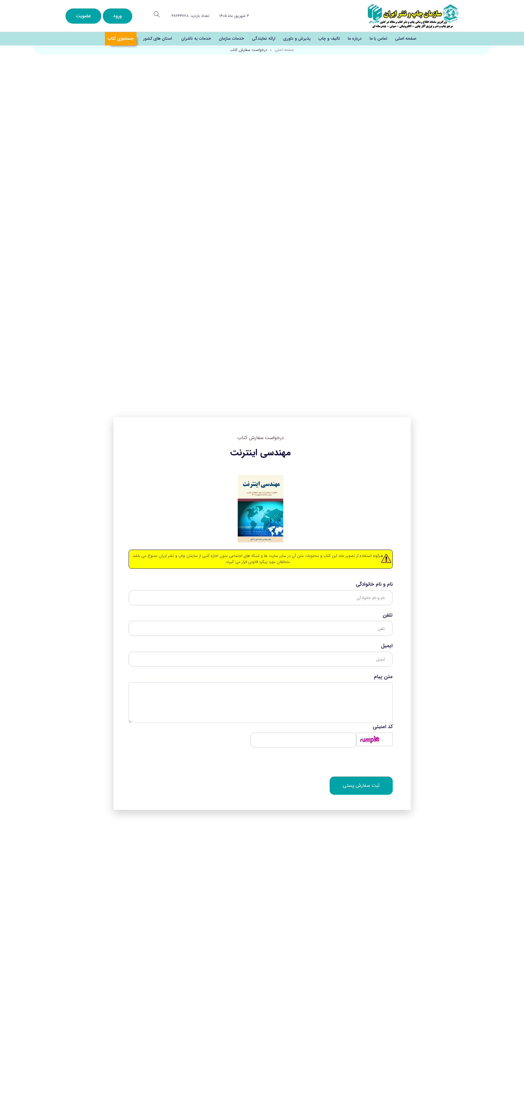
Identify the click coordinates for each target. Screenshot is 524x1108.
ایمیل (387, 646)
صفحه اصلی (405, 38)
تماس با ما (378, 38)
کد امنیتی (383, 727)
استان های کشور (157, 38)
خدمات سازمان (231, 38)
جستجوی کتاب (121, 38)
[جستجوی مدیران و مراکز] (157, 14)
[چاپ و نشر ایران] (413, 15)
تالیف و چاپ (329, 38)
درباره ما (355, 38)
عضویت (83, 16)
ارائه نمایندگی (263, 38)
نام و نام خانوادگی (374, 584)
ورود (117, 16)
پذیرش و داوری (297, 38)
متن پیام (383, 677)
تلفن (388, 615)
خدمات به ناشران (196, 38)
